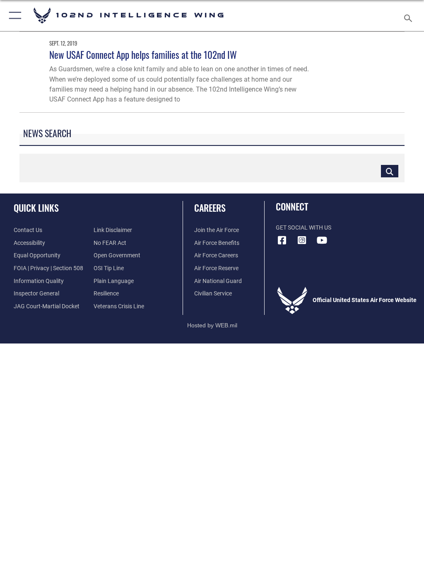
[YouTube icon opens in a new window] (322, 240)
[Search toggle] (410, 16)
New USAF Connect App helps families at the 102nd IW (143, 54)
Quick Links (36, 207)
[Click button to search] (389, 171)
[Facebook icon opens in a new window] (282, 240)
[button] (13, 15)
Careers (210, 207)
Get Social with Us (303, 227)
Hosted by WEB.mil (212, 325)
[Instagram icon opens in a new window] (302, 240)
